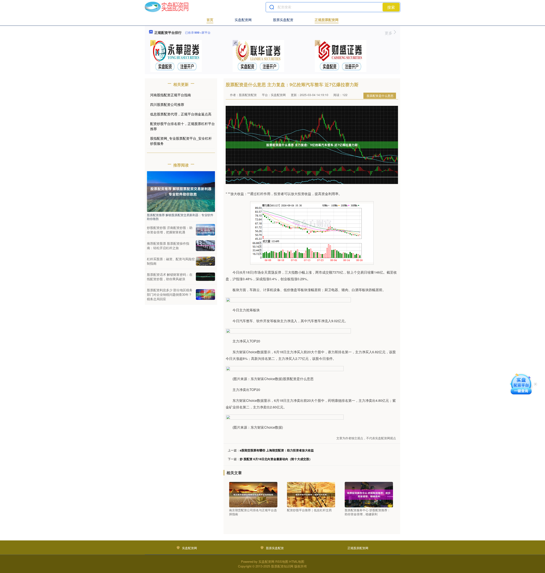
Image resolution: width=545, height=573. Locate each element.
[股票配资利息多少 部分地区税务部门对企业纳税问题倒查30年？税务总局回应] (205, 294)
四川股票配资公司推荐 (167, 104)
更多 (389, 33)
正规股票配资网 (326, 19)
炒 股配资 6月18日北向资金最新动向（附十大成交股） (276, 459)
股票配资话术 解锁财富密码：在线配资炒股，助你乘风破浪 (169, 276)
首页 (210, 19)
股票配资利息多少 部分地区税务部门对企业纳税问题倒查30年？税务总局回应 (169, 294)
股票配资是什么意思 (380, 95)
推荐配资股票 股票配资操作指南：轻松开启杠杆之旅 (168, 245)
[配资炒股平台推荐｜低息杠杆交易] (311, 494)
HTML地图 (296, 561)
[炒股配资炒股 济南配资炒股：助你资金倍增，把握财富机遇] (205, 230)
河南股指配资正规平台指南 (170, 94)
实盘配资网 (243, 19)
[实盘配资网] (166, 7)
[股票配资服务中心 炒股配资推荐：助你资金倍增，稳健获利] (369, 494)
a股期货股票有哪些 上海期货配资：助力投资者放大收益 (277, 450)
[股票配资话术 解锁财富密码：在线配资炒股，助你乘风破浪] (205, 277)
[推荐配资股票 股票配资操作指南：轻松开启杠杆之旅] (205, 245)
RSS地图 (281, 561)
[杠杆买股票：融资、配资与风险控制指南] (205, 261)
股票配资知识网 (282, 566)
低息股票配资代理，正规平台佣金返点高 (180, 114)
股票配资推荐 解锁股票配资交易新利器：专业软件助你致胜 (180, 217)
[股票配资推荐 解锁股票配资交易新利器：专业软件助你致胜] (181, 191)
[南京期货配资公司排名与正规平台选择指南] (253, 494)
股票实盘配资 (283, 19)
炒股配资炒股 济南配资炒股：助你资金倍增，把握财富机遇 (169, 229)
